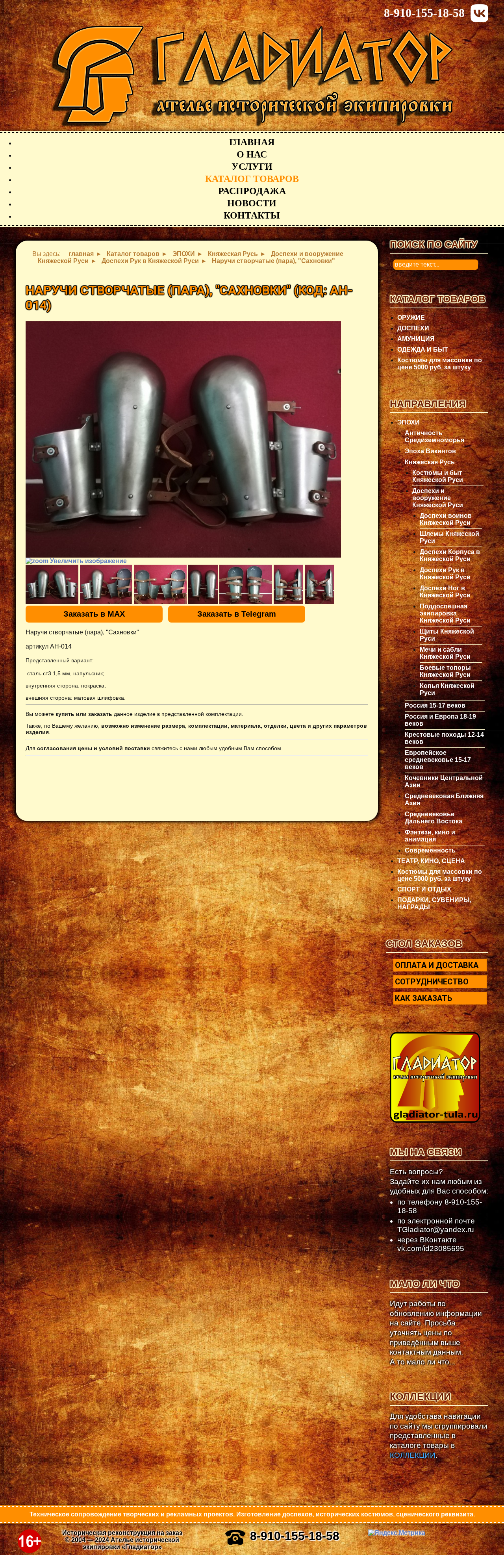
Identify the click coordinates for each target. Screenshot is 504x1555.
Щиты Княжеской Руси (447, 635)
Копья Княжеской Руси (447, 689)
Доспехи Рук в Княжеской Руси (445, 573)
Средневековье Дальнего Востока (433, 818)
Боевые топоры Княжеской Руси (445, 671)
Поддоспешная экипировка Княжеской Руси (445, 613)
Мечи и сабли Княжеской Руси (445, 653)
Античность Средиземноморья (434, 436)
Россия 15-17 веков (435, 705)
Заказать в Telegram (236, 614)
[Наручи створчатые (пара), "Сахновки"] (52, 584)
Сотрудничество (432, 981)
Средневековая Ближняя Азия (444, 799)
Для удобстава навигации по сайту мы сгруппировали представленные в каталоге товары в (438, 1435)
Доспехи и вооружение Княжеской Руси (437, 497)
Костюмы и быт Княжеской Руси (437, 476)
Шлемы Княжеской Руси (449, 537)
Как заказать (423, 998)
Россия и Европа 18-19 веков (440, 720)
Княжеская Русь (430, 462)
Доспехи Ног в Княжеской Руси (445, 592)
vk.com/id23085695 (430, 1248)
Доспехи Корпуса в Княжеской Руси (450, 555)
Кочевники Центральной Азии (444, 781)
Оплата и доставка (436, 965)
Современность (430, 850)
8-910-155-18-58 (424, 12)
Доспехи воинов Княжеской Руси (446, 519)
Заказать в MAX (94, 614)
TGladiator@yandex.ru (435, 1229)
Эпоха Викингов (430, 451)
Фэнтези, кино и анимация (430, 836)
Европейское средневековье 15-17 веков (438, 759)
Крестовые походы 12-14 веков (444, 738)
